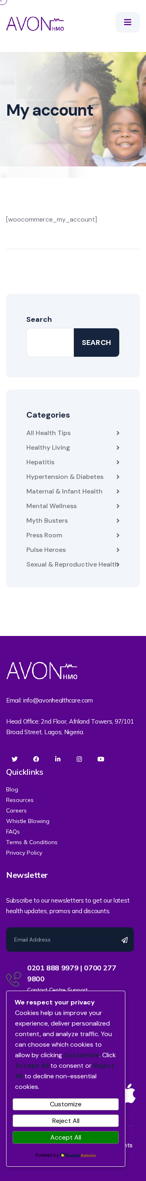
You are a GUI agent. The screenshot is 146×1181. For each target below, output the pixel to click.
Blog (12, 789)
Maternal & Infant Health (64, 491)
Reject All (65, 1120)
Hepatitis (40, 462)
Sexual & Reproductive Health (72, 564)
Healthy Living (48, 447)
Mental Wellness (51, 506)
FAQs (13, 831)
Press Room (44, 535)
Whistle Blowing (27, 821)
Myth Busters (47, 520)
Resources (20, 800)
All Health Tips (48, 433)
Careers (16, 810)
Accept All (65, 1137)
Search (39, 319)
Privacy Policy (24, 852)
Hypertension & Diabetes (64, 476)
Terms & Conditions (32, 842)
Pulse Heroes (46, 549)
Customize (66, 1104)
